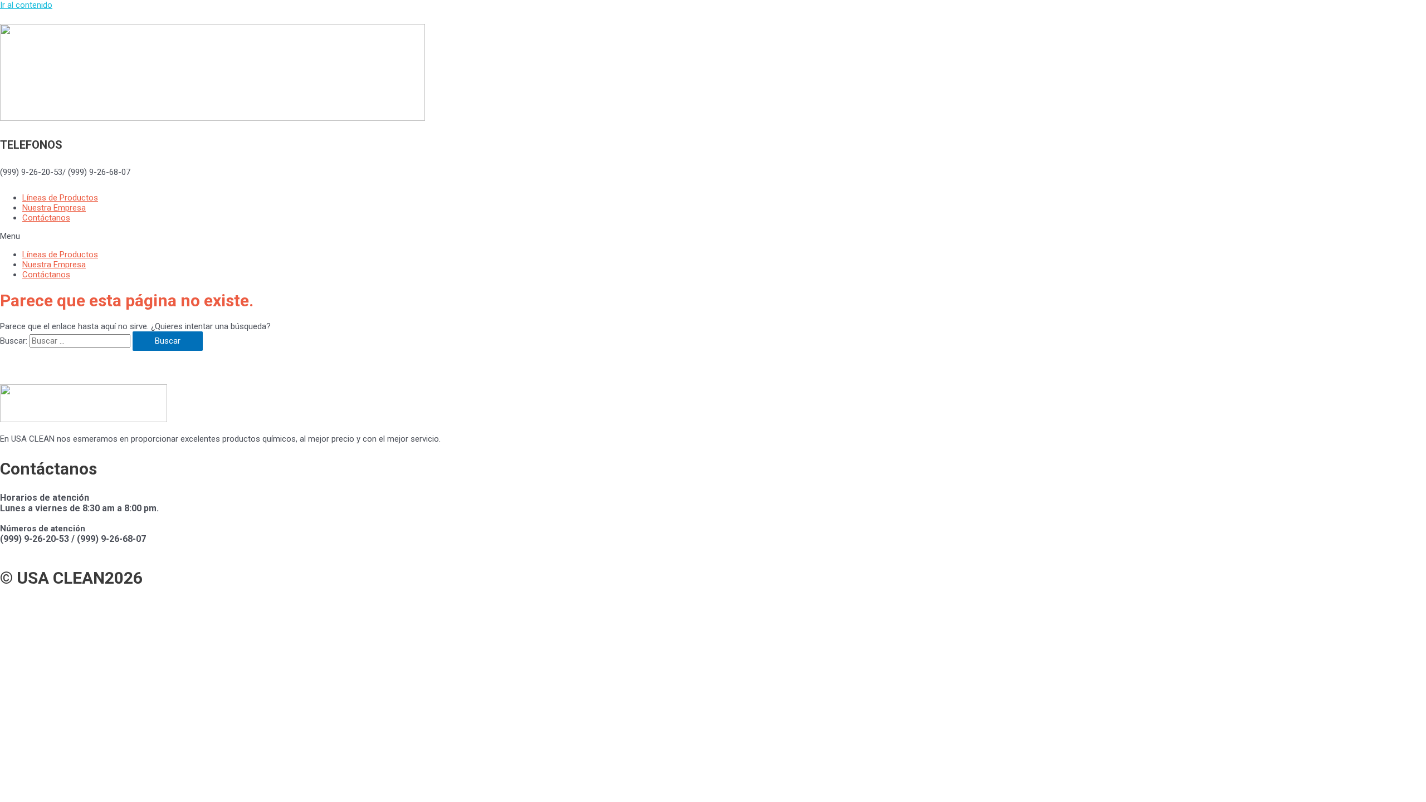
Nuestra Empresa (54, 208)
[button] (713, 236)
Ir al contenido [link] (26, 5)
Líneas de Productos (60, 198)
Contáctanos (46, 218)
